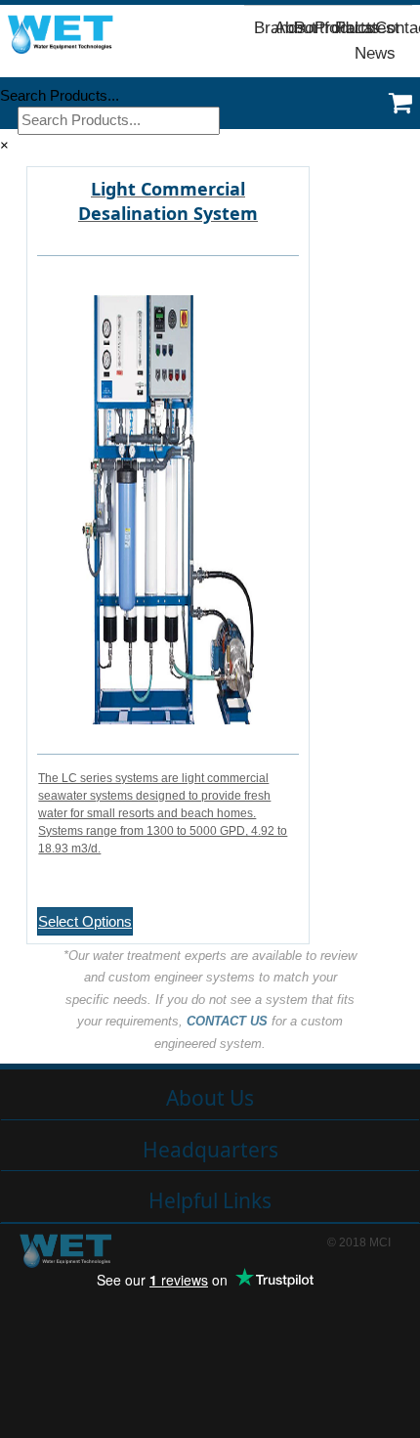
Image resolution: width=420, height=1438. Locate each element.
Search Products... (59, 95)
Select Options (85, 921)
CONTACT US (227, 1021)
